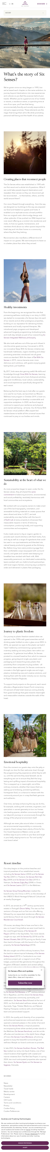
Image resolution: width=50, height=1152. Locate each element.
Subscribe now (25, 982)
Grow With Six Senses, (29, 374)
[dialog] (25, 979)
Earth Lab (9, 520)
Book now (41, 4)
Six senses (25, 4)
